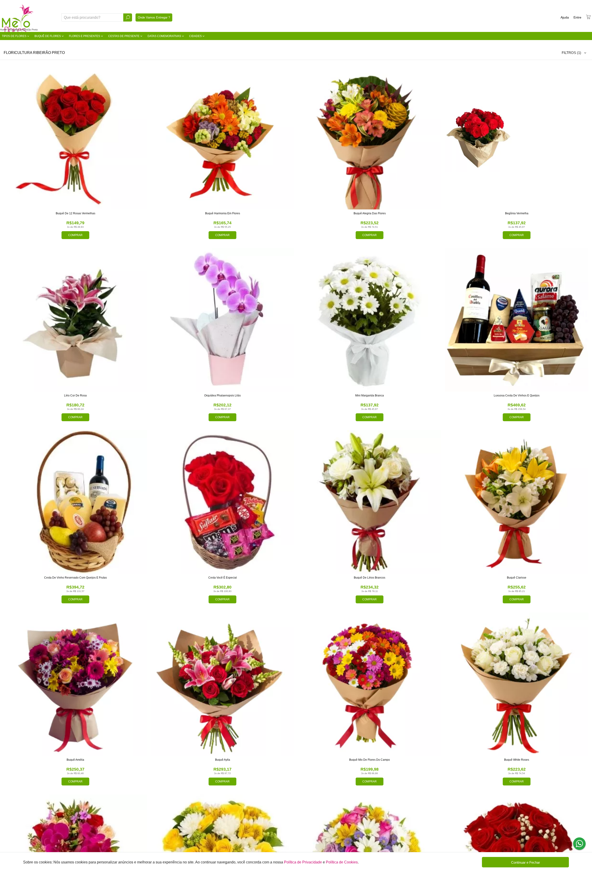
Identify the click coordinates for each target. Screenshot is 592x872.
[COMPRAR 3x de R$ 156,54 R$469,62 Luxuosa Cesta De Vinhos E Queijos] (516, 320)
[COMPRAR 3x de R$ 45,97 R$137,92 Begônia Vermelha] (516, 137)
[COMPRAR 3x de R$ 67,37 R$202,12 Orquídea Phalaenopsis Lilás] (222, 320)
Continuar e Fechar (525, 862)
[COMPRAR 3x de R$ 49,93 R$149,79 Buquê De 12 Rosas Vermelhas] (75, 137)
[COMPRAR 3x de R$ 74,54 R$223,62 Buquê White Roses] (516, 684)
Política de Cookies (342, 862)
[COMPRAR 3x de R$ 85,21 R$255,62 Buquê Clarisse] (516, 502)
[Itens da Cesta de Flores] (588, 17)
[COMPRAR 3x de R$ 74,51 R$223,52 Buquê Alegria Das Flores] (369, 137)
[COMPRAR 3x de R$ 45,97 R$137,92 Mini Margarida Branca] (369, 320)
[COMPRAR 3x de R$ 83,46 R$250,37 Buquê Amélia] (75, 684)
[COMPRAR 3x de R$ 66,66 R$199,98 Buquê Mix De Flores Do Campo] (369, 684)
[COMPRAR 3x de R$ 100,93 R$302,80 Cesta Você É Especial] (222, 502)
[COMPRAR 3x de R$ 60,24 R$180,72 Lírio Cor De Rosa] (75, 320)
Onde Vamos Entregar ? (154, 17)
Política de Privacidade (303, 862)
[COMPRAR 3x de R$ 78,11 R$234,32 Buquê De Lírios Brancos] (369, 502)
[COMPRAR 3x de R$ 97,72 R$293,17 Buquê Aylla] (222, 684)
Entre (577, 17)
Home (3, 29)
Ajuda (565, 17)
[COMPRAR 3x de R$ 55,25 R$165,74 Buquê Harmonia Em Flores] (222, 137)
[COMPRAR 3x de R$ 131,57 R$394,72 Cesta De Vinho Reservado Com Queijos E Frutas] (75, 502)
